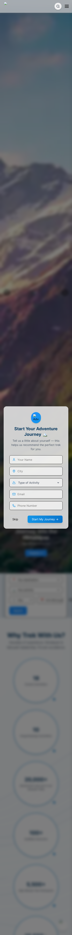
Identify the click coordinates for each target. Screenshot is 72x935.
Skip (15, 519)
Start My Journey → (45, 519)
